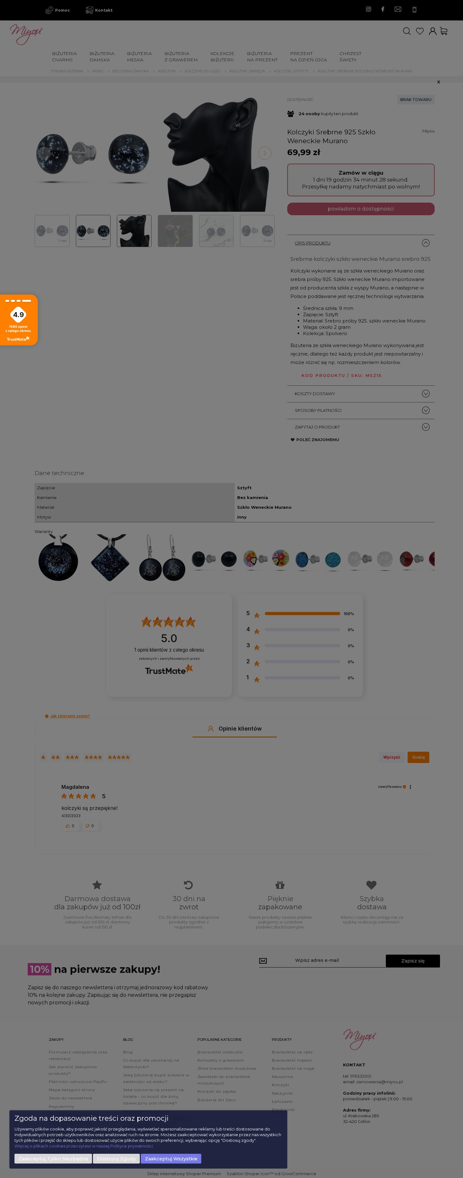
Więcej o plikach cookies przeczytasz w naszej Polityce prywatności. (84, 1145)
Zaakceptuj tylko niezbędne (53, 1159)
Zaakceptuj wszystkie (171, 1159)
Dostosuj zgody (116, 1159)
